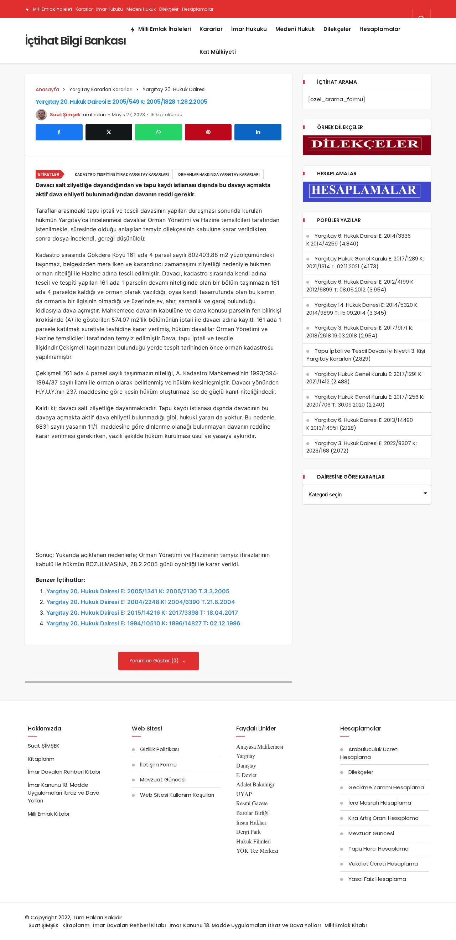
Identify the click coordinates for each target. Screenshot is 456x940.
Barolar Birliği (252, 812)
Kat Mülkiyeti (88, 27)
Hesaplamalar (197, 9)
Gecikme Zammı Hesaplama (386, 787)
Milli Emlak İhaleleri (52, 9)
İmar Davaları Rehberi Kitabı (64, 771)
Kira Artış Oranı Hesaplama (383, 818)
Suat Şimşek (65, 114)
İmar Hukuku (109, 9)
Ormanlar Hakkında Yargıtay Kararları (219, 174)
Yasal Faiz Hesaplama (377, 879)
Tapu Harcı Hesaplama (378, 848)
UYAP (244, 793)
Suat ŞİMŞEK (43, 745)
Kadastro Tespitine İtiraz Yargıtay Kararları (122, 174)
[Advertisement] (158, 497)
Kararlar (84, 9)
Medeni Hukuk (141, 9)
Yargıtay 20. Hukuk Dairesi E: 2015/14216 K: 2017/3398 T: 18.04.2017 (142, 612)
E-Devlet (246, 775)
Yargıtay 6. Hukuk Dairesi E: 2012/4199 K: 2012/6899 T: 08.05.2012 (360, 285)
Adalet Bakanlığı (255, 784)
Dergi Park (248, 831)
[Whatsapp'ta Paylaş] (158, 132)
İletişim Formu (158, 764)
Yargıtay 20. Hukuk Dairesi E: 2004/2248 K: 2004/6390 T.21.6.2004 (140, 601)
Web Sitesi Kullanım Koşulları (177, 795)
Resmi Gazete (252, 803)
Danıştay (246, 765)
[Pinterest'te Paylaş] (208, 132)
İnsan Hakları (251, 822)
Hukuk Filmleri (253, 841)
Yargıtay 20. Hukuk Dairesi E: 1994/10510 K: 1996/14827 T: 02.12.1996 (143, 623)
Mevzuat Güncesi (163, 779)
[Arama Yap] (421, 18)
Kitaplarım (41, 759)
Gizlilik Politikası (159, 749)
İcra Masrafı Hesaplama (379, 802)
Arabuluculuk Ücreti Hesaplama (369, 753)
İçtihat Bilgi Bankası (75, 40)
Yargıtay (245, 755)
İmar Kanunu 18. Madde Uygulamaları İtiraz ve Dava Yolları (63, 792)
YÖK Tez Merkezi (257, 850)
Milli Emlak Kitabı (48, 813)
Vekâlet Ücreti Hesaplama (383, 863)
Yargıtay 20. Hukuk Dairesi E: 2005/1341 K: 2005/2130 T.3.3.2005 (137, 591)
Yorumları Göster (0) (155, 660)
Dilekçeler (169, 9)
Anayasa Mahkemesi (259, 746)
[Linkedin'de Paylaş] (257, 132)
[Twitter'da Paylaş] (109, 132)
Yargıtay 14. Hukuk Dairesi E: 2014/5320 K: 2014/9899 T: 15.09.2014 (362, 308)
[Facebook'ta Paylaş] (59, 132)
